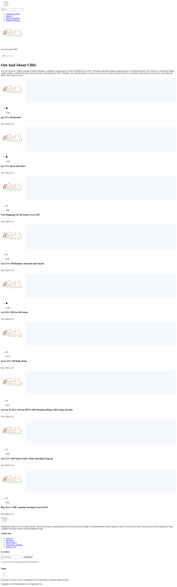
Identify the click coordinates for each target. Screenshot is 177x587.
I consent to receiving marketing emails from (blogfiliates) (20, 562)
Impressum (10, 541)
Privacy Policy (11, 543)
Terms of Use (11, 547)
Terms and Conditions (14, 545)
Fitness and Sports (13, 18)
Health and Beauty (13, 20)
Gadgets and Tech (13, 14)
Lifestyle (9, 16)
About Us (9, 538)
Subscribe (28, 557)
